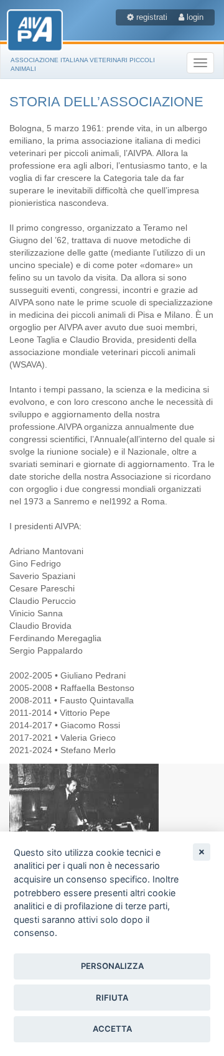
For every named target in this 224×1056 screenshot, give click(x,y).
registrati (150, 17)
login (193, 17)
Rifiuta (112, 998)
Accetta (112, 1029)
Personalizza (112, 966)
